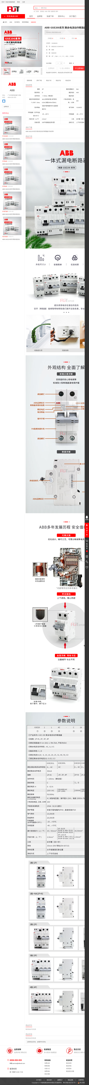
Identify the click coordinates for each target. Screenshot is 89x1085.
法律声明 (81, 1080)
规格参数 (29, 80)
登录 (18, 2)
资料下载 (39, 80)
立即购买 (51, 68)
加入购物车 (65, 68)
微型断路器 (25, 22)
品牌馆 (39, 16)
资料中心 (61, 16)
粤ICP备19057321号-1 (70, 1082)
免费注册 (47, 1063)
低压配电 (17, 22)
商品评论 (58, 80)
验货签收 (68, 1068)
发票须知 (47, 1071)
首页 (31, 16)
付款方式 (47, 1068)
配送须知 (68, 1066)
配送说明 (68, 1063)
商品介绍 (48, 80)
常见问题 (47, 1074)
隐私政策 (70, 1080)
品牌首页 (6, 106)
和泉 (49, 11)
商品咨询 (68, 80)
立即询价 (80, 68)
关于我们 (72, 16)
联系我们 (49, 1080)
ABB (46, 11)
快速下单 (50, 16)
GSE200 (33, 22)
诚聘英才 (60, 1080)
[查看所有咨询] (41, 1042)
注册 (23, 2)
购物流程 (47, 1066)
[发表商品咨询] (31, 1042)
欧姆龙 (42, 11)
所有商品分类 (12, 16)
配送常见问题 (70, 1071)
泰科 (56, 11)
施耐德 (53, 11)
